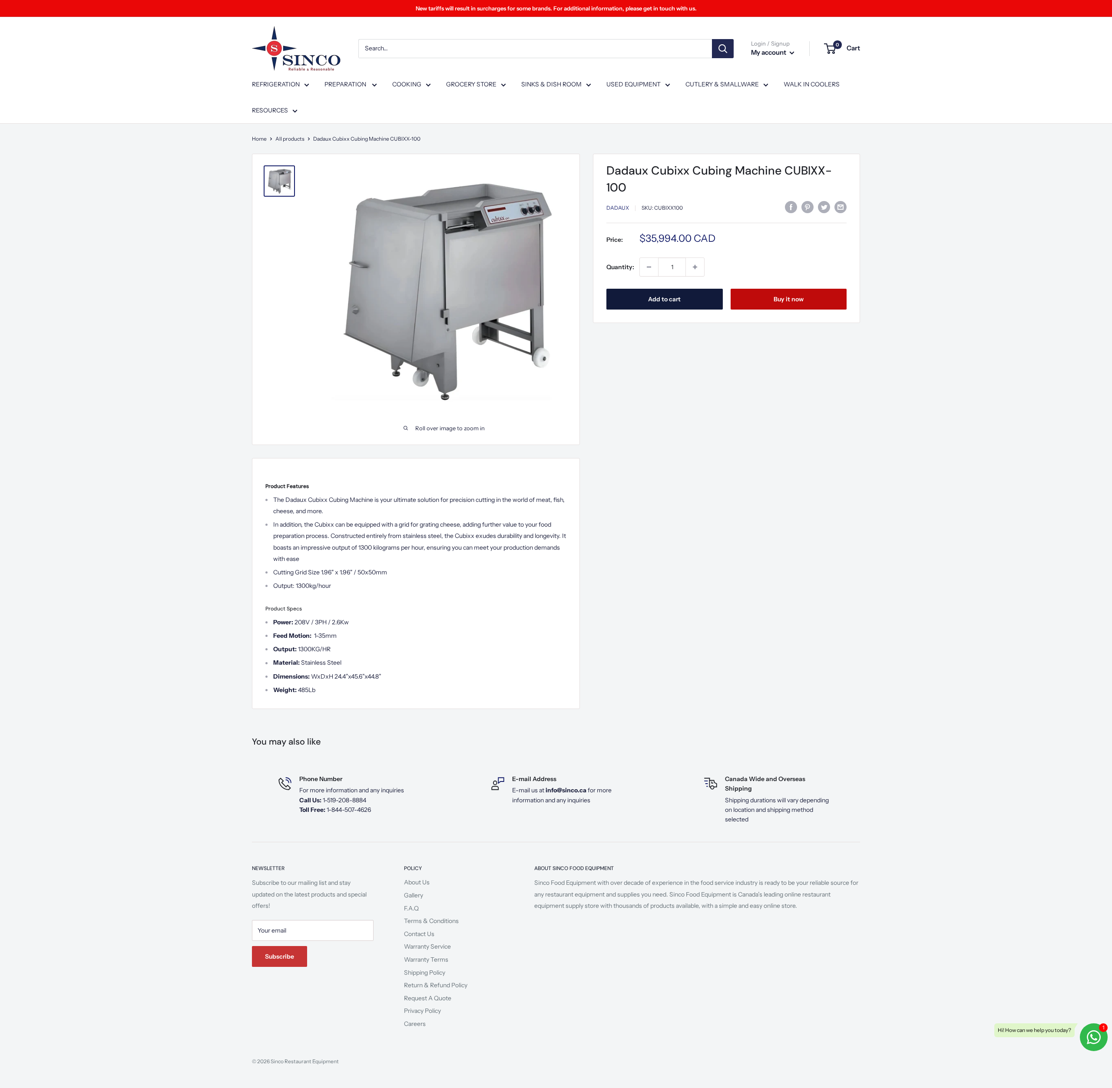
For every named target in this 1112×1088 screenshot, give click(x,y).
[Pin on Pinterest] (807, 207)
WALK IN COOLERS (812, 84)
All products (289, 138)
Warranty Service (427, 946)
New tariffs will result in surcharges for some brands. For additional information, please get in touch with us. (556, 8)
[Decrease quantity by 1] (649, 267)
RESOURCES (270, 110)
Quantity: (620, 267)
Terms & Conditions (431, 921)
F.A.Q (411, 908)
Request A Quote (427, 998)
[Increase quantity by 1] (695, 267)
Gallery (413, 895)
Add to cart (664, 299)
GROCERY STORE (471, 84)
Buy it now (789, 299)
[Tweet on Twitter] (824, 207)
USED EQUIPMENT (633, 84)
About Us (417, 882)
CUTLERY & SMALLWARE (722, 84)
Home (259, 138)
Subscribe (279, 956)
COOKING (406, 84)
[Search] (723, 48)
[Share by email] (840, 207)
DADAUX (617, 207)
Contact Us (419, 934)
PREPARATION (345, 84)
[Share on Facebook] (791, 207)
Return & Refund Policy (435, 985)
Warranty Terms (426, 959)
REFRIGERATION (276, 84)
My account (769, 52)
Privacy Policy (422, 1011)
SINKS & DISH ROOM (551, 84)
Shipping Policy (424, 972)
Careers (415, 1024)
